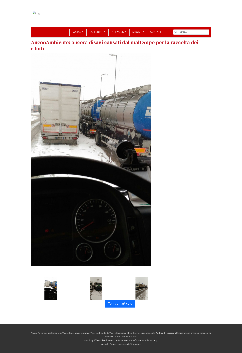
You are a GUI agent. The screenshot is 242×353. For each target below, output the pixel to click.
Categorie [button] (96, 32)
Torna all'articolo (120, 303)
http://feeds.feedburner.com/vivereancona (110, 340)
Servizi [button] (137, 32)
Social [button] (77, 32)
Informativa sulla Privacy (145, 340)
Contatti (156, 32)
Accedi (104, 344)
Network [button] (118, 32)
